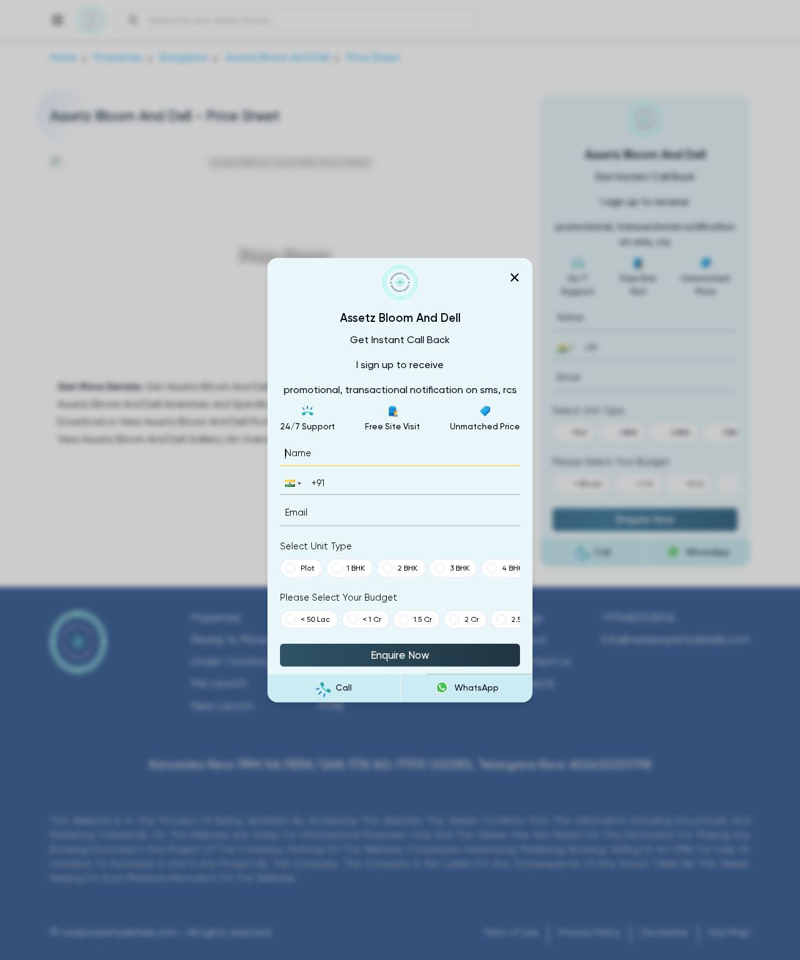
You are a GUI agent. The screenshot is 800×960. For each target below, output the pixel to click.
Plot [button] (307, 567)
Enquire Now (400, 654)
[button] (292, 483)
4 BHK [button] (512, 567)
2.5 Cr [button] (521, 618)
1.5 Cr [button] (423, 618)
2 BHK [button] (408, 567)
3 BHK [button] (459, 567)
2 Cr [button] (471, 618)
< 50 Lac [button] (315, 618)
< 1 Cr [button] (371, 618)
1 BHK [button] (356, 567)
